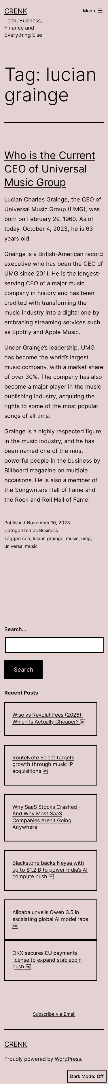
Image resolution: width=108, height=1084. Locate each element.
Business (48, 530)
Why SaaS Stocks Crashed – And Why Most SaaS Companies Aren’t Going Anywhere (46, 817)
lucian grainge (48, 538)
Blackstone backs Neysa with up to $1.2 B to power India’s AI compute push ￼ (50, 869)
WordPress (68, 1059)
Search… (15, 629)
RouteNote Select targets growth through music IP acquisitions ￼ (43, 764)
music (72, 538)
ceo (26, 538)
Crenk (15, 11)
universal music (21, 546)
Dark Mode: (82, 1076)
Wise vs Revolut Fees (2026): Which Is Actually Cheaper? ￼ (48, 718)
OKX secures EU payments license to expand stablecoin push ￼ (47, 959)
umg (86, 538)
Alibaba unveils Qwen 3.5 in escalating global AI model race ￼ (50, 919)
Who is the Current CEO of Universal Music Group (49, 169)
